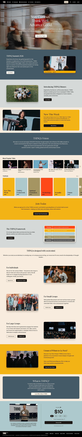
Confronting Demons (69, 169)
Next (80, 166)
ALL (77, 176)
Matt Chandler (52, 171)
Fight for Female (7, 169)
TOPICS (31, 2)
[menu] (29, 2)
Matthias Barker (21, 172)
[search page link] (70, 2)
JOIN (78, 2)
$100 (65, 416)
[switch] (60, 407)
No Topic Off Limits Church (55, 169)
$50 (60, 416)
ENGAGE (16, 2)
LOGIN (74, 2)
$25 (56, 416)
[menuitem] (8, 2)
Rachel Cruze (36, 172)
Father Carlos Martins (68, 171)
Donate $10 (58, 422)
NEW (10, 2)
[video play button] (23, 413)
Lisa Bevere (5, 171)
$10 (52, 416)
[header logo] (4, 2)
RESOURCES (24, 2)
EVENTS (38, 2)
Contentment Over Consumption (38, 170)
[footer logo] (5, 433)
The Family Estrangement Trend (24, 170)
